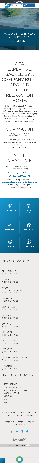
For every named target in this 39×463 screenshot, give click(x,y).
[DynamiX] (19, 439)
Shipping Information (14, 416)
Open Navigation (19, 459)
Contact (31, 416)
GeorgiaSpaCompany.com (19, 175)
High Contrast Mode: (17, 445)
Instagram (22, 431)
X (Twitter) (17, 431)
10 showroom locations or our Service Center (19, 180)
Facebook (11, 431)
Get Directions (11, 273)
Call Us (2, 460)
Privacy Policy (8, 413)
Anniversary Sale (19, 1)
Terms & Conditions (28, 413)
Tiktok (27, 431)
